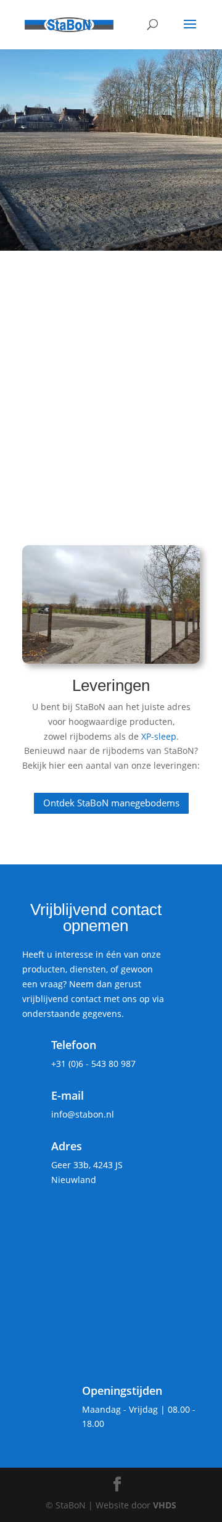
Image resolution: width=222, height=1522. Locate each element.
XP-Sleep (87, 428)
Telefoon (73, 1044)
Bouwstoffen (96, 356)
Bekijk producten (88, 199)
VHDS (164, 1505)
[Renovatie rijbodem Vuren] (111, 604)
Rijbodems (89, 299)
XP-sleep (158, 736)
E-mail (67, 1095)
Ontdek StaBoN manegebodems (111, 803)
